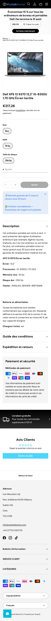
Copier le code (32, 24)
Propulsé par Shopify (32, 614)
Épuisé (34, 185)
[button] (41, 4)
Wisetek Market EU (16, 614)
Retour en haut (26, 475)
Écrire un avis (25, 455)
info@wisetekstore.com (14, 524)
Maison (5, 38)
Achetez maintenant (25, 31)
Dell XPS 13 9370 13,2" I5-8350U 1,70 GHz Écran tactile (23, 40)
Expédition (20, 110)
